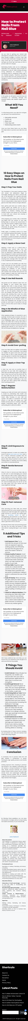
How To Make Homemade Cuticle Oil (13, 993)
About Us (5, 973)
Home (4, 980)
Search (4, 1010)
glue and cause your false (15, 454)
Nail (26, 33)
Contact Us (5, 975)
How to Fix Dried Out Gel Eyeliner (12, 1000)
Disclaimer (5, 978)
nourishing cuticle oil (14, 515)
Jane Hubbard (8, 34)
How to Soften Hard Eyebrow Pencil (13, 1003)
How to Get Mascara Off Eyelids (12, 1005)
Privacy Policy (6, 983)
